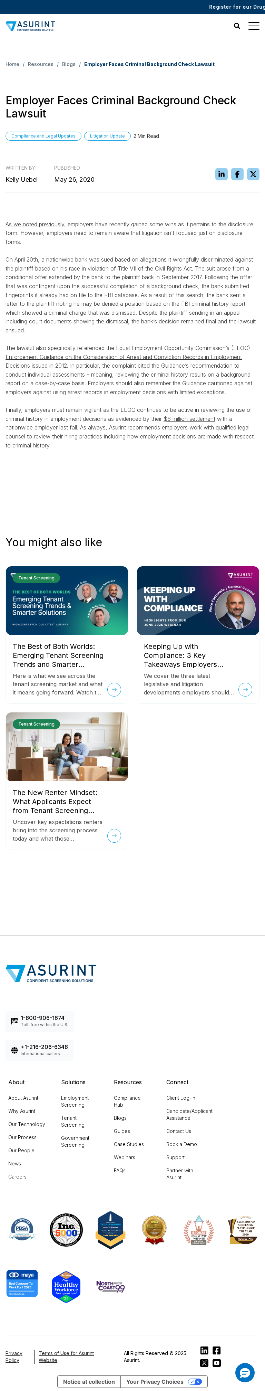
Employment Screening (75, 1101)
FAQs (120, 1170)
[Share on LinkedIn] (221, 174)
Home (12, 64)
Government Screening (75, 1141)
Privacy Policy (14, 1356)
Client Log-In (180, 1098)
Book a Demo (181, 1144)
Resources (40, 64)
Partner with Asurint (179, 1173)
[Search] (237, 26)
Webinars (124, 1157)
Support (175, 1157)
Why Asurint (21, 1111)
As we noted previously (35, 224)
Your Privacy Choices (155, 1381)
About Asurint (23, 1098)
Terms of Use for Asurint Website (66, 1356)
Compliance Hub (127, 1101)
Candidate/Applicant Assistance (189, 1114)
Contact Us (178, 1131)
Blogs (69, 64)
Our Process (22, 1137)
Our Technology (26, 1124)
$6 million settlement (189, 418)
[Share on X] (253, 174)
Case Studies (129, 1144)
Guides (122, 1131)
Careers (17, 1177)
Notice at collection (89, 1381)
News (14, 1163)
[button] (245, 1372)
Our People (21, 1150)
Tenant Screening (73, 1121)
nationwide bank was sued (79, 259)
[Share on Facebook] (237, 174)
